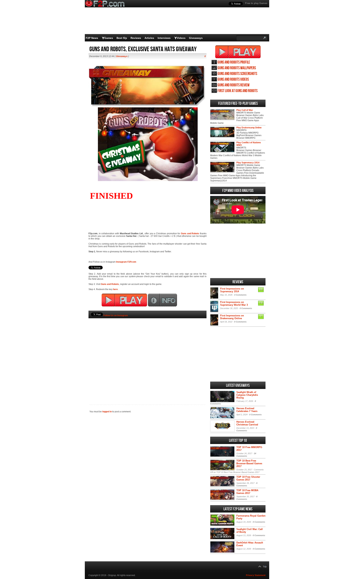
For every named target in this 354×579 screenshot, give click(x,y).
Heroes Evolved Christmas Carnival (247, 423)
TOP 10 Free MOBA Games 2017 (247, 491)
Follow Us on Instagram (115, 315)
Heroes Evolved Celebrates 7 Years (246, 410)
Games (108, 37)
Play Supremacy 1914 (247, 162)
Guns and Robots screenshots (237, 73)
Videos (181, 37)
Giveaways (196, 37)
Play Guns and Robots (238, 51)
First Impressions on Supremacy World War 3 (234, 303)
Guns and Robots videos (233, 79)
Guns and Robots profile (234, 62)
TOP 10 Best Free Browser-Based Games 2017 (249, 463)
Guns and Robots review (233, 85)
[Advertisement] (147, 355)
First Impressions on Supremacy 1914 (232, 290)
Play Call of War (244, 110)
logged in (107, 411)
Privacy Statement (256, 575)
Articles (149, 37)
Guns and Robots (190, 233)
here (115, 289)
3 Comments (240, 295)
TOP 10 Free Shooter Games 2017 (248, 478)
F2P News (92, 37)
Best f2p (122, 37)
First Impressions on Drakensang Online (232, 317)
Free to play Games (256, 3)
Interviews (164, 37)
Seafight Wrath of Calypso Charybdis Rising (247, 395)
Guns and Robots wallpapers (237, 68)
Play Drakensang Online (249, 127)
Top (265, 566)
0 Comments (246, 308)
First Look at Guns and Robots (238, 90)
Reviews (136, 37)
